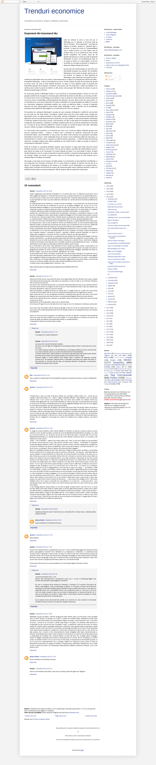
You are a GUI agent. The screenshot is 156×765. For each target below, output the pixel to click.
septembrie (111, 283)
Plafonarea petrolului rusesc (117, 256)
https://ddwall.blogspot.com (113, 50)
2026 (108, 186)
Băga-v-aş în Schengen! (115, 251)
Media (108, 138)
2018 (108, 316)
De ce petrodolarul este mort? (117, 228)
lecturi (108, 133)
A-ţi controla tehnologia (115, 271)
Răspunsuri (35, 328)
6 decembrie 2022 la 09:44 (49, 341)
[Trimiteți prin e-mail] (26, 179)
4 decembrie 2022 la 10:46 (43, 191)
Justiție (108, 166)
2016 (108, 321)
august (110, 286)
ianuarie (110, 304)
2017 (108, 318)
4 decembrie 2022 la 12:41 (41, 375)
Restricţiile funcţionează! (115, 207)
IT (106, 107)
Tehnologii (109, 140)
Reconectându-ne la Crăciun (116, 248)
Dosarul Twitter (113, 269)
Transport (109, 142)
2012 (108, 332)
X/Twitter (109, 37)
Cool (107, 164)
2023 (108, 194)
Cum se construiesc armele (116, 259)
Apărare (108, 159)
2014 (108, 326)
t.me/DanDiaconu (73, 712)
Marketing (109, 157)
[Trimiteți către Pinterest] (35, 179)
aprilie (110, 296)
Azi (109, 274)
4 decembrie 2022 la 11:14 (43, 276)
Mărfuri (108, 124)
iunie (109, 291)
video (107, 112)
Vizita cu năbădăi (111, 58)
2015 (108, 324)
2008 (108, 342)
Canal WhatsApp (111, 32)
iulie (109, 288)
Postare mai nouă (30, 716)
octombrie (111, 280)
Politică (108, 89)
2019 (108, 313)
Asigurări (108, 147)
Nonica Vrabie (39, 520)
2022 (108, 197)
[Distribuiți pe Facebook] (33, 179)
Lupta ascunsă (112, 209)
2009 (108, 340)
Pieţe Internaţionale (112, 96)
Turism (108, 152)
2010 (108, 337)
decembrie (111, 199)
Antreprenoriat (110, 161)
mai (109, 294)
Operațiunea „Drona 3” (113, 63)
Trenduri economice (54, 11)
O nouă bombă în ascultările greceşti (119, 243)
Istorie (108, 136)
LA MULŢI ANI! (112, 201)
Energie (108, 115)
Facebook (109, 39)
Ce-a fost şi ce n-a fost (115, 204)
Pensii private (110, 149)
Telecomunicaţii (111, 145)
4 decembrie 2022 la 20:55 (49, 509)
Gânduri (108, 91)
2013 (108, 329)
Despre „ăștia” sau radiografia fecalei (117, 65)
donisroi (32, 387)
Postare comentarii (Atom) (41, 719)
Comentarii (110, 79)
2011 (108, 334)
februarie (111, 302)
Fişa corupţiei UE (113, 223)
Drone (108, 60)
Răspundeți (33, 270)
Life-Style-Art (110, 168)
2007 (108, 345)
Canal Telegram (111, 35)
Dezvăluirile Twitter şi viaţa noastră (118, 212)
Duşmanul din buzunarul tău (116, 266)
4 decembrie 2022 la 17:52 (43, 547)
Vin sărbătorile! (112, 215)
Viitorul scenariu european (116, 240)
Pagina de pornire (60, 716)
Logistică (108, 173)
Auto (107, 129)
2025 (108, 189)
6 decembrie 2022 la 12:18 (53, 520)
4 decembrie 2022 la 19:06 (43, 614)
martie (110, 299)
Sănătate (108, 117)
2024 (108, 191)
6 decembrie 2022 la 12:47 (47, 656)
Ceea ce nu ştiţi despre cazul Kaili (118, 246)
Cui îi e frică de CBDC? (114, 254)
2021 (108, 308)
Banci (107, 100)
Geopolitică (109, 94)
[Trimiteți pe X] (30, 179)
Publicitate (109, 154)
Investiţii (108, 105)
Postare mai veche (91, 716)
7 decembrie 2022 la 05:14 (43, 668)
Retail (107, 126)
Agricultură (109, 131)
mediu (108, 177)
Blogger (81, 750)
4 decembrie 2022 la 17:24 (44, 387)
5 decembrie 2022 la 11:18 (49, 332)
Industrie (109, 119)
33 (108, 231)
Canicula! (109, 67)
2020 (108, 310)
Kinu (31, 375)
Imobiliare (109, 122)
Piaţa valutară (110, 110)
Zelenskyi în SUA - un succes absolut (119, 217)
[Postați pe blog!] (28, 179)
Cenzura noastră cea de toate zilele (119, 225)
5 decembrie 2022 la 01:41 (49, 574)
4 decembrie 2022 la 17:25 (44, 535)
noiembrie (111, 277)
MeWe (108, 42)
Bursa (108, 103)
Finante (108, 98)
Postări (109, 76)
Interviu (108, 171)
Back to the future (113, 220)
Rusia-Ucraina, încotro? (115, 233)
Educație (108, 175)
